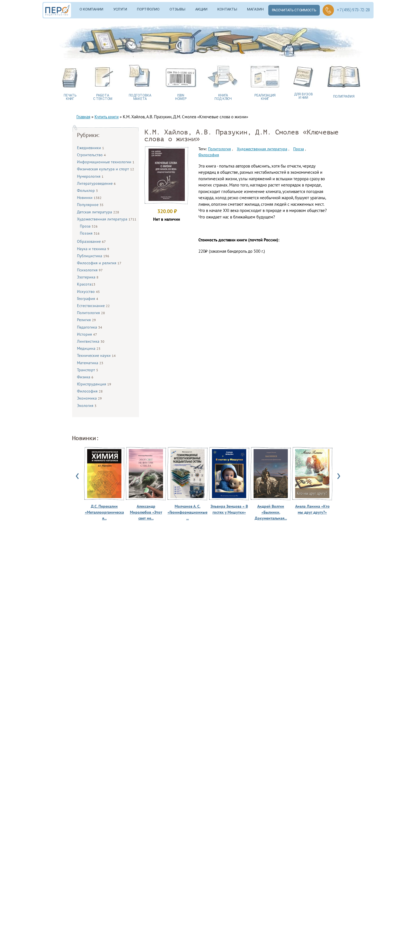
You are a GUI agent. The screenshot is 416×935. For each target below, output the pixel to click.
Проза (89, 226)
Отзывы (177, 9)
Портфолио (148, 9)
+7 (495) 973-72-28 (353, 10)
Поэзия (90, 233)
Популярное (90, 204)
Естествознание (93, 305)
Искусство (88, 291)
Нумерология (90, 176)
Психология (90, 270)
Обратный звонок (328, 10)
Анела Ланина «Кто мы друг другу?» (312, 509)
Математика (90, 362)
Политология (91, 312)
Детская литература (98, 212)
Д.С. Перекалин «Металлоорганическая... (104, 512)
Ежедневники (90, 147)
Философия (90, 391)
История (87, 334)
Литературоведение (96, 183)
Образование (91, 241)
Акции (201, 9)
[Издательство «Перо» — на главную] (59, 10)
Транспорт (87, 369)
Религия (86, 319)
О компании (91, 9)
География (87, 298)
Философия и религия (99, 262)
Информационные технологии (105, 161)
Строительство (91, 154)
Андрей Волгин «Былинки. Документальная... (271, 512)
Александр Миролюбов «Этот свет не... (146, 512)
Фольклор (87, 190)
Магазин (255, 9)
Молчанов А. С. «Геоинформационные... (187, 512)
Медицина (88, 348)
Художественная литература (106, 219)
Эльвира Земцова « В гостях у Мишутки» (229, 509)
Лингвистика (90, 341)
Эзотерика (87, 277)
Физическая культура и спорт (105, 168)
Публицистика (93, 255)
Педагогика (89, 327)
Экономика (89, 398)
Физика (85, 376)
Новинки (89, 197)
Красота (86, 284)
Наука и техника (93, 248)
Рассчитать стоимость (294, 10)
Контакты (227, 9)
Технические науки (96, 355)
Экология (87, 405)
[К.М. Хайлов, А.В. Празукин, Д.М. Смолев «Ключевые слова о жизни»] (166, 199)
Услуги (120, 9)
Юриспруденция (94, 384)
